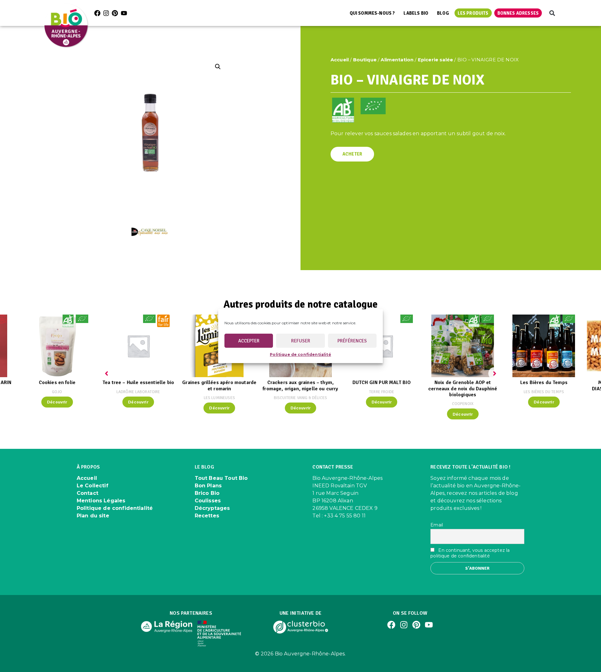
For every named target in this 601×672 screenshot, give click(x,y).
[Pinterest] (115, 13)
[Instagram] (106, 13)
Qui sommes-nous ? (372, 13)
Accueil (340, 60)
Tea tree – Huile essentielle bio (138, 382)
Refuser (300, 340)
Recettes (207, 516)
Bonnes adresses (518, 13)
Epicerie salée (435, 60)
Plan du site (93, 516)
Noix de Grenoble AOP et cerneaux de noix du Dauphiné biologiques (462, 388)
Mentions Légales (101, 501)
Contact (87, 493)
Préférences (352, 340)
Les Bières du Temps (544, 382)
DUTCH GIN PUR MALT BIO (381, 382)
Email (436, 525)
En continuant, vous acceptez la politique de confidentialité (470, 553)
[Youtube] (124, 13)
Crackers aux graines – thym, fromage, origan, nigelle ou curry (300, 385)
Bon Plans (208, 486)
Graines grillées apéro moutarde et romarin (219, 385)
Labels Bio (415, 13)
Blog (443, 13)
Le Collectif (92, 486)
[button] (552, 13)
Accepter (248, 340)
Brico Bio (207, 493)
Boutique (365, 60)
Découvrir (57, 402)
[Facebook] (97, 13)
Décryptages (212, 508)
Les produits (473, 13)
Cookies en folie (57, 382)
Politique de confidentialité (300, 354)
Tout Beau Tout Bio (221, 478)
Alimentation (397, 60)
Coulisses (208, 501)
